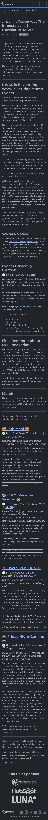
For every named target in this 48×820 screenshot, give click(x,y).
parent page (13, 381)
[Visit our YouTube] (35, 812)
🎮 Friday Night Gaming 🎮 (23, 638)
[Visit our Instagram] (26, 812)
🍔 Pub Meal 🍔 (15, 429)
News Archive (17, 10)
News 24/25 (32, 10)
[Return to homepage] (7, 3)
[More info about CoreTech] (24, 782)
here (13, 168)
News (5, 10)
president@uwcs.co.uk (16, 328)
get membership (23, 306)
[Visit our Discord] (21, 812)
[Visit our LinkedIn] (40, 812)
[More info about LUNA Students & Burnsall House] (24, 799)
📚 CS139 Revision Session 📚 (17, 497)
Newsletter (24, 34)
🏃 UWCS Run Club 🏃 (21, 568)
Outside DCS (24, 575)
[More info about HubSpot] (24, 791)
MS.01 (9, 507)
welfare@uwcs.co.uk (19, 221)
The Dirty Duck (12, 436)
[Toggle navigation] (43, 3)
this (3, 552)
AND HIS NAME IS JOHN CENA (23, 241)
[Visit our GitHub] (44, 812)
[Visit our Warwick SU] (31, 812)
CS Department (12, 648)
